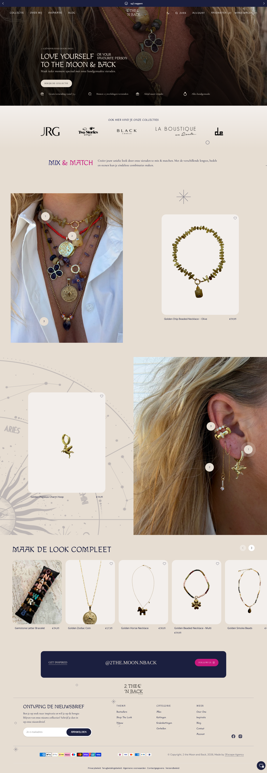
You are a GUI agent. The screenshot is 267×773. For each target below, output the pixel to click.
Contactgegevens (155, 768)
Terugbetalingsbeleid (112, 768)
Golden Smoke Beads (239, 628)
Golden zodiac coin (79, 628)
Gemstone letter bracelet (30, 628)
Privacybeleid (94, 768)
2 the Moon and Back (194, 754)
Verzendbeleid (172, 768)
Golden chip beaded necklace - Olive (185, 319)
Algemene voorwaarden (134, 768)
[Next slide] (264, 3)
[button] (180, 13)
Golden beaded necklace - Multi (192, 628)
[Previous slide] (3, 3)
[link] (200, 264)
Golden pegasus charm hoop (47, 496)
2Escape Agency (234, 754)
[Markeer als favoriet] (235, 218)
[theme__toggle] (168, 13)
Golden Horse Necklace (134, 628)
